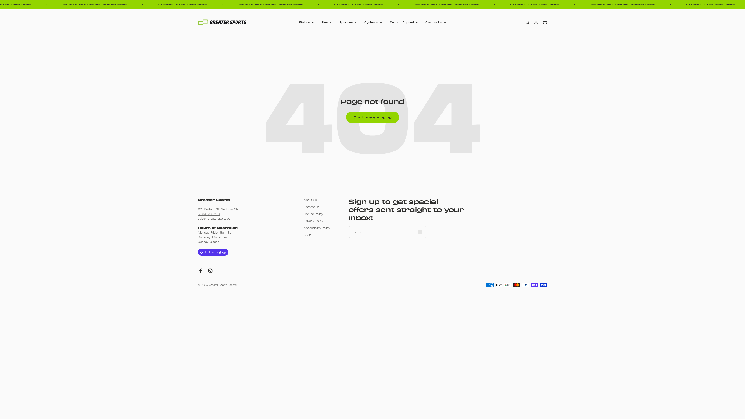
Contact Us (433, 22)
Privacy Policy (313, 220)
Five (324, 22)
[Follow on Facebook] (200, 270)
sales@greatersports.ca (214, 218)
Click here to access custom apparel (170, 4)
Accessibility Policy (317, 227)
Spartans (346, 22)
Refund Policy (313, 214)
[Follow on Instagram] (210, 270)
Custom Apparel (402, 22)
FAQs (307, 234)
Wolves (304, 22)
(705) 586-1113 (209, 214)
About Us (310, 200)
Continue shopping (373, 117)
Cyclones (371, 22)
